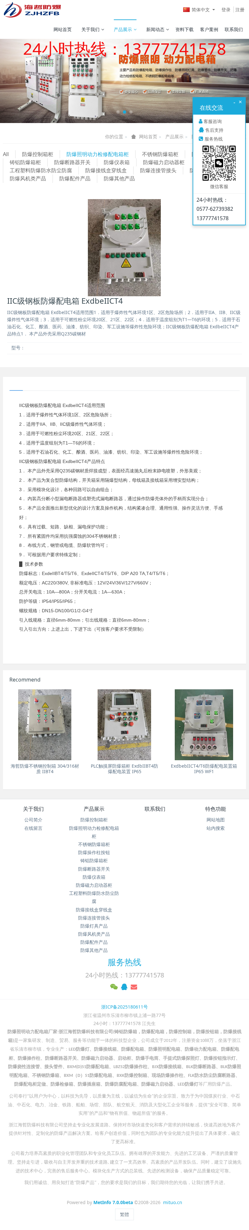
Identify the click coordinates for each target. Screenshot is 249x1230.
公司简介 (33, 820)
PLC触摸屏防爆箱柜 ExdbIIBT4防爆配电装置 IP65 (124, 768)
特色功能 (215, 808)
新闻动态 (155, 29)
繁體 (124, 1214)
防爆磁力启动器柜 (163, 162)
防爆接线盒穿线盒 (106, 170)
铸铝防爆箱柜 (25, 162)
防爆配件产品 (74, 178)
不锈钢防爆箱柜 (160, 154)
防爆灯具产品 (94, 926)
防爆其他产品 (119, 178)
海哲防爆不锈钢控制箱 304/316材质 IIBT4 (45, 768)
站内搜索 (216, 828)
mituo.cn (172, 1202)
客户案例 (209, 29)
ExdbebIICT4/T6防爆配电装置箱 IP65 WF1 (204, 768)
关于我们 (90, 29)
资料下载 (184, 29)
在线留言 (33, 828)
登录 (226, 9)
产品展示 (123, 29)
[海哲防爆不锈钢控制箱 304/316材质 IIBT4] (44, 724)
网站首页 (62, 29)
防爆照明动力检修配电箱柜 (97, 154)
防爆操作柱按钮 (94, 852)
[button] (18, 81)
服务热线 (124, 962)
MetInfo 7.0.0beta (113, 1202)
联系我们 (234, 29)
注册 (239, 9)
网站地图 (216, 820)
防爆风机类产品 (28, 178)
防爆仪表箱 (117, 162)
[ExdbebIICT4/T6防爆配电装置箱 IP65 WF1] (204, 724)
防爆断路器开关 (72, 162)
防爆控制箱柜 (37, 154)
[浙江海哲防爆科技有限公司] (32, 9)
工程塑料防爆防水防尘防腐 (41, 170)
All (6, 154)
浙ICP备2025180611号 (124, 1007)
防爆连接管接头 (158, 170)
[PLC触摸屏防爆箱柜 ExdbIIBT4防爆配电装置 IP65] (124, 724)
